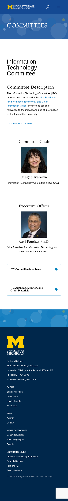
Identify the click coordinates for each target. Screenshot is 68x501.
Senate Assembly (15, 392)
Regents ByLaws (15, 461)
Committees (12, 396)
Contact (10, 423)
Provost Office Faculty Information (22, 456)
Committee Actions (15, 435)
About (9, 413)
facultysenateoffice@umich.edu (21, 379)
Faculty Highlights (15, 439)
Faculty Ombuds (14, 470)
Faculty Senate (14, 401)
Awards (10, 418)
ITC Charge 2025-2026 (19, 123)
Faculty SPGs (13, 466)
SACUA (10, 387)
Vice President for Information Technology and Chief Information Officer (31, 101)
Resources (12, 405)
